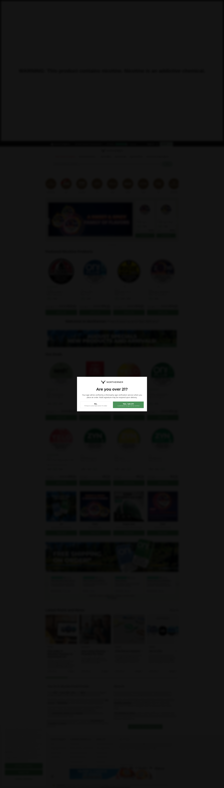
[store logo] (112, 382)
